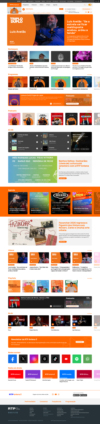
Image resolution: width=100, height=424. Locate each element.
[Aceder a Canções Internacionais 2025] (57, 286)
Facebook (9, 412)
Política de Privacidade (13, 420)
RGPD (72, 415)
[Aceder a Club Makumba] (60, 320)
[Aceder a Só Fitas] (71, 119)
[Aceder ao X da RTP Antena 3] (23, 359)
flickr (17, 412)
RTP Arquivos (78, 1)
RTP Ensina (70, 1)
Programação (70, 402)
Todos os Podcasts (72, 103)
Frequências (56, 402)
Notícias (24, 1)
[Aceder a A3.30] (28, 286)
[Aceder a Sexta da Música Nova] (14, 286)
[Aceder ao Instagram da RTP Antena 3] (86, 12)
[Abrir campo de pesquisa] (85, 4)
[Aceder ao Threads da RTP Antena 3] (44, 359)
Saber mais (62, 178)
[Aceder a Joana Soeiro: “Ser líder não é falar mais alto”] (39, 257)
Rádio (43, 1)
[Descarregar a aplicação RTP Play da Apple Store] (76, 395)
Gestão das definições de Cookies (77, 417)
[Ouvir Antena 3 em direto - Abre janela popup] (14, 10)
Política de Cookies (23, 420)
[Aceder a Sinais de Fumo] (18, 81)
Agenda (55, 5)
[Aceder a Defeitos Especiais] (60, 81)
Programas (26, 5)
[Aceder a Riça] (18, 320)
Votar (77, 149)
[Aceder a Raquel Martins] (39, 320)
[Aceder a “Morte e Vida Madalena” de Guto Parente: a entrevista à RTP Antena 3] (39, 56)
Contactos (44, 402)
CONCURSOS (45, 412)
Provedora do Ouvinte (61, 412)
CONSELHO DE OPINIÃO (75, 411)
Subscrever (79, 342)
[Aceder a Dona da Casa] (28, 119)
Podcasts (34, 5)
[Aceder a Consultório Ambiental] (82, 81)
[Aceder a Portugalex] (86, 119)
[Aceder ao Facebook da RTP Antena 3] (12, 359)
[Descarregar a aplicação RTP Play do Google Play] (83, 395)
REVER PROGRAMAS (47, 411)
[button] (90, 4)
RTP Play (49, 1)
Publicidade (40, 420)
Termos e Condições (32, 420)
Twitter (11, 412)
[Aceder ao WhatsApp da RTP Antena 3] (91, 12)
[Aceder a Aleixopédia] (57, 119)
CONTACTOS (59, 408)
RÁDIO (31, 412)
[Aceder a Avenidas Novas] (71, 286)
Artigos (48, 5)
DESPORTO (32, 409)
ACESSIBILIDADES (60, 414)
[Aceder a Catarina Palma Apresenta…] (14, 119)
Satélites (59, 415)
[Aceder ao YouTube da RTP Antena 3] (88, 12)
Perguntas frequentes (48, 414)
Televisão (37, 1)
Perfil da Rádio (29, 402)
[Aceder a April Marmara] (82, 320)
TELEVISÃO (32, 411)
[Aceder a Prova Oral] (39, 81)
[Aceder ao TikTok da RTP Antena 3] (55, 359)
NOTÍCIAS (31, 408)
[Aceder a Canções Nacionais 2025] (43, 286)
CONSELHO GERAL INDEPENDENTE (77, 409)
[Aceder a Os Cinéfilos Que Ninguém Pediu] (43, 119)
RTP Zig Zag (63, 1)
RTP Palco (55, 1)
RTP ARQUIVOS (32, 414)
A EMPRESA (73, 408)
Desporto (30, 1)
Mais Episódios (57, 103)
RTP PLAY (45, 408)
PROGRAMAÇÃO (86, 9)
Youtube (15, 412)
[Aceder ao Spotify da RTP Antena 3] (76, 359)
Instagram (13, 412)
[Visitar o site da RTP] (18, 1)
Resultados (85, 149)
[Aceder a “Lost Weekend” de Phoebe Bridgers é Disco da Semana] (18, 56)
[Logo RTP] (14, 408)
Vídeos (41, 5)
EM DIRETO (45, 409)
